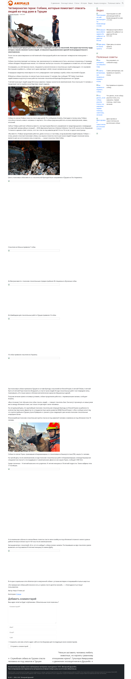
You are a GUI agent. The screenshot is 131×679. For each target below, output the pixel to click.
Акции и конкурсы (100, 3)
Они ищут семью (67, 3)
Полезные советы (114, 3)
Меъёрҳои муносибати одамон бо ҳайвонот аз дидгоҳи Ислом (114, 32)
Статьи (76, 3)
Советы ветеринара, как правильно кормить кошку (114, 73)
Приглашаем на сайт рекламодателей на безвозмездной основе (114, 16)
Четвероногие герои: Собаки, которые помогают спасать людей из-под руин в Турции (46, 9)
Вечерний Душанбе (13, 14)
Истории (84, 3)
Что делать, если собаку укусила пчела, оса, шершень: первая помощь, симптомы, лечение (114, 100)
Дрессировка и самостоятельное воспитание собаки (113, 121)
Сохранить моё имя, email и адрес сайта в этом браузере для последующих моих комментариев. (43, 642)
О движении (55, 3)
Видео (90, 3)
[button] (123, 3)
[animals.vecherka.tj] (18, 3)
